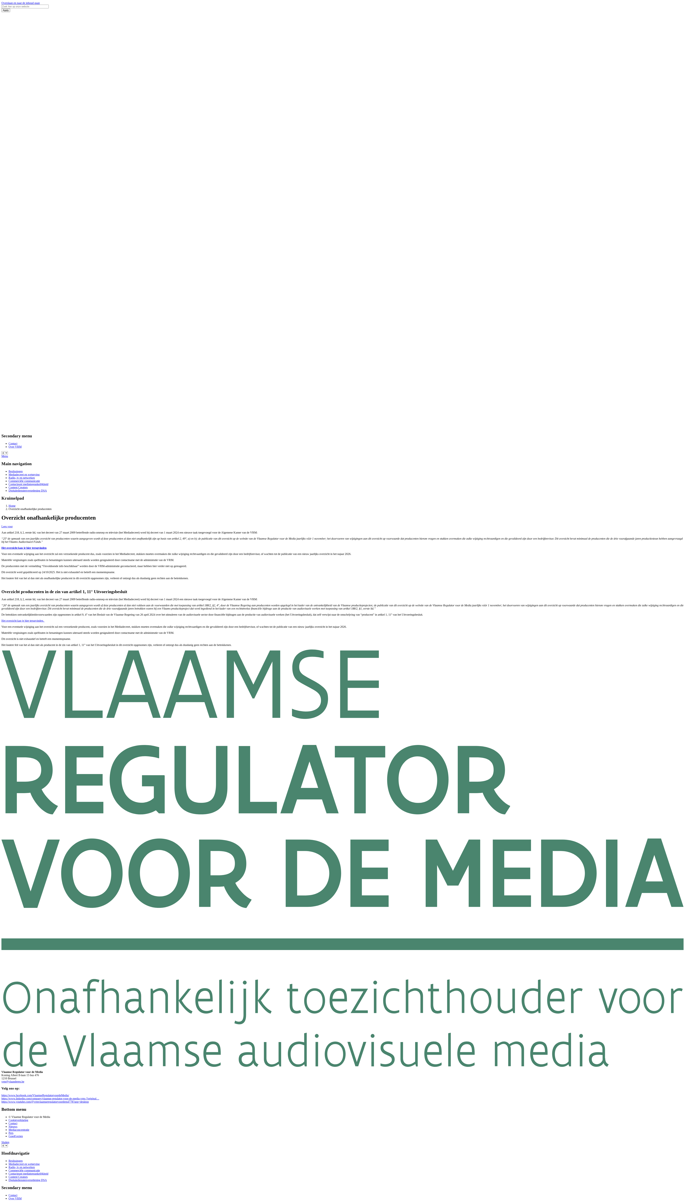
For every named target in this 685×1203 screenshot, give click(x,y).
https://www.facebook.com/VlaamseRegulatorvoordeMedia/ (35, 1095)
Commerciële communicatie (24, 480)
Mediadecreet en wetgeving (24, 474)
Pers (11, 1132)
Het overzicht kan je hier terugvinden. (23, 620)
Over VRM (15, 446)
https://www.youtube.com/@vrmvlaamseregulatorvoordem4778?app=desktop (45, 1101)
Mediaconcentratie (19, 1129)
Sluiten (5, 1142)
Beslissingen (16, 471)
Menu (4, 456)
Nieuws (13, 1126)
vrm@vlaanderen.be (12, 1081)
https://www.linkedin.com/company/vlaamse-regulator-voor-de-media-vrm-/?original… (50, 1098)
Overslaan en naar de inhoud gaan (20, 2)
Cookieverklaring (18, 1120)
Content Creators (18, 487)
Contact (13, 443)
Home (12, 505)
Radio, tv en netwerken (22, 477)
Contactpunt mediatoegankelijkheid (28, 484)
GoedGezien (16, 1136)
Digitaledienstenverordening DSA (28, 490)
